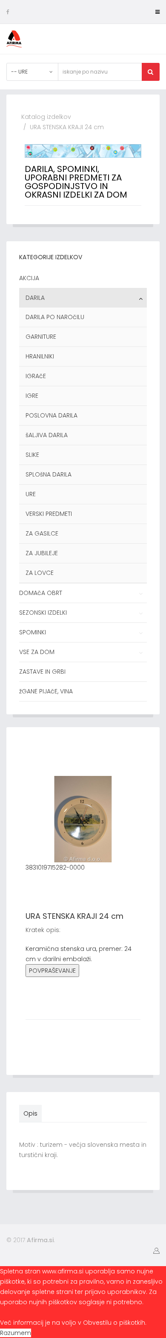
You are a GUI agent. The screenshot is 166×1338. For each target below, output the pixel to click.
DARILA (35, 297)
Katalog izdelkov (46, 116)
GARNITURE (41, 336)
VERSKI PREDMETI (49, 513)
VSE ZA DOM (36, 652)
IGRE (32, 395)
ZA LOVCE (40, 572)
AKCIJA (29, 278)
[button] (156, 1250)
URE (31, 494)
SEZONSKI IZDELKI (43, 612)
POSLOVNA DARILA (51, 415)
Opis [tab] (30, 1113)
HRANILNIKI (40, 356)
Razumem (15, 1333)
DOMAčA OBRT (40, 593)
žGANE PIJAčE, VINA (46, 691)
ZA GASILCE (42, 533)
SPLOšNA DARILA (49, 474)
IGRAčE (36, 376)
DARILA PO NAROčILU (55, 317)
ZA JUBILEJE (42, 553)
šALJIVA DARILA (47, 435)
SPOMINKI (32, 632)
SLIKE (32, 454)
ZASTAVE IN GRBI (42, 671)
